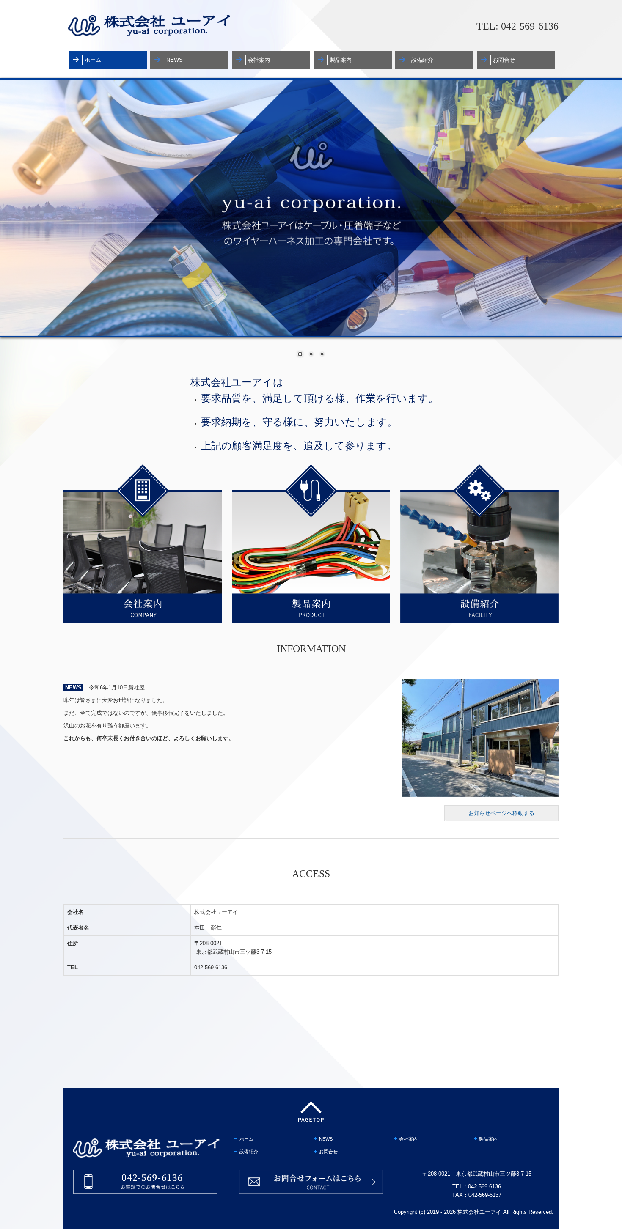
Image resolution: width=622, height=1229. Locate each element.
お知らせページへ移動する (501, 813)
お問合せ (504, 60)
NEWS (174, 60)
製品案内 (341, 60)
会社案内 (259, 60)
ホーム (93, 60)
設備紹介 (422, 60)
